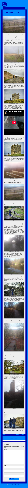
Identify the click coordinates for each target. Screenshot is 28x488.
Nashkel (4, 434)
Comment (5, 449)
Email (5, 469)
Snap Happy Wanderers (10, 431)
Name (5, 465)
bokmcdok (13, 484)
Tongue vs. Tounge (20, 434)
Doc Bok (20, 484)
